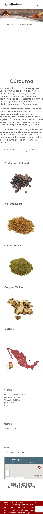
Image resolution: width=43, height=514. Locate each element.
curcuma (38, 149)
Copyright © (8, 502)
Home (7, 25)
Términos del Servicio (15, 513)
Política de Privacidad (28, 510)
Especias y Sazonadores (18, 25)
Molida (25, 152)
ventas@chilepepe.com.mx (14, 452)
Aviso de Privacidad (11, 505)
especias (18, 152)
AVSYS (34, 505)
